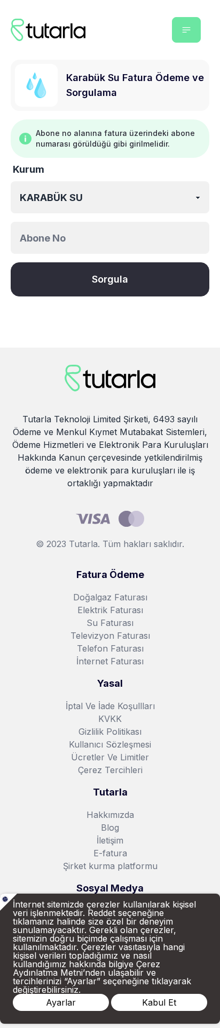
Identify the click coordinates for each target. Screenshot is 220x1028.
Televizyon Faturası (110, 635)
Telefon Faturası (110, 648)
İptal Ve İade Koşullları (110, 706)
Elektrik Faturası (110, 610)
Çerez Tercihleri (110, 770)
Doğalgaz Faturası (110, 597)
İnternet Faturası (110, 661)
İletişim (110, 840)
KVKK (110, 718)
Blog (110, 827)
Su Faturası (110, 622)
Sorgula (110, 279)
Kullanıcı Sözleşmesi (110, 744)
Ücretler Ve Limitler (110, 757)
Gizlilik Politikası (110, 731)
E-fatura (110, 853)
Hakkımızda (110, 814)
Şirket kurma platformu (110, 866)
